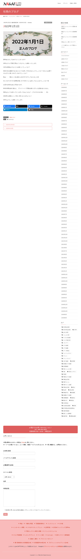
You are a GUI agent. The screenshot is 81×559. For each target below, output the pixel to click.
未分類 (63, 75)
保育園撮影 (65, 366)
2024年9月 (64, 147)
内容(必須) (6, 488)
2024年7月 (64, 154)
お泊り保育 (65, 332)
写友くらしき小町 (67, 369)
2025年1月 (64, 134)
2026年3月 (64, 104)
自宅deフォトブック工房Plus (61, 527)
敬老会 (72, 400)
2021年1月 (64, 271)
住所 (4, 481)
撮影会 (73, 397)
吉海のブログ (64, 62)
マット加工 (41, 535)
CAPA (75, 329)
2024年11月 (64, 140)
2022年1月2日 (9, 128)
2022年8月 (64, 211)
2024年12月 (64, 137)
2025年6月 (64, 124)
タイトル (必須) (7, 472)
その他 (61, 523)
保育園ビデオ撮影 (67, 363)
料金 (21, 523)
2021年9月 (64, 244)
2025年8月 (64, 117)
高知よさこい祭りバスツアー (68, 42)
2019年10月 (64, 311)
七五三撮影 (65, 361)
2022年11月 (64, 207)
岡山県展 (72, 390)
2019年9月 (64, 314)
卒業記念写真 (66, 387)
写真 (64, 371)
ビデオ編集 (65, 348)
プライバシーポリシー (46, 538)
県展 (75, 405)
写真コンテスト (72, 371)
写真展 (64, 374)
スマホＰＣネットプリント (34, 527)
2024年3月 (64, 167)
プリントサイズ (66, 358)
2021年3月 (64, 264)
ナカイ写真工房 (66, 340)
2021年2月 (64, 267)
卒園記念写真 (66, 379)
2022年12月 (64, 204)
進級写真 (65, 416)
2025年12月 (64, 110)
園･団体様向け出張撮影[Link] (23, 542)
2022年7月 (64, 214)
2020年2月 (64, 301)
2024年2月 (64, 171)
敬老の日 (65, 400)
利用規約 (60, 546)
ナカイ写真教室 (17, 535)
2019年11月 (64, 307)
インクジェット (51, 523)
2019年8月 (64, 317)
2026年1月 (64, 107)
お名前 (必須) (7, 450)
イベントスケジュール (50, 531)
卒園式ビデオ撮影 (67, 376)
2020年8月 (64, 287)
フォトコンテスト (67, 353)
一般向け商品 (29, 523)
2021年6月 (64, 254)
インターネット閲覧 (18, 527)
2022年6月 (64, 217)
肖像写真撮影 (66, 410)
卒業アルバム (66, 382)
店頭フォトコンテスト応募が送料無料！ (69, 27)
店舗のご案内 (33, 538)
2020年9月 (64, 284)
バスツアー (65, 342)
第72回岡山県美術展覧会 (69, 408)
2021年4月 (64, 261)
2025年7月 (64, 120)
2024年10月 (64, 144)
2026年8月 (64, 87)
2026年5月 (64, 97)
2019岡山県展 (66, 327)
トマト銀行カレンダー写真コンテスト (69, 46)
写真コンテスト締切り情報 (33, 531)
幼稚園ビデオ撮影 (67, 395)
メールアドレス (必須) (9, 458)
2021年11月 (64, 237)
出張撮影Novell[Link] (40, 542)
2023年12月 (64, 177)
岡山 (74, 387)
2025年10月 (64, 114)
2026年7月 (64, 90)
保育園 (73, 361)
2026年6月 (64, 94)
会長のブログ (64, 59)
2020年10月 (64, 281)
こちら (23, 442)
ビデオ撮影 (65, 345)
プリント (65, 356)
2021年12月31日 (10, 124)
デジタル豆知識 (66, 337)
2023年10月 (64, 181)
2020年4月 (64, 297)
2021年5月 (64, 257)
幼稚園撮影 (65, 397)
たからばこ (50, 535)
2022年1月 (64, 231)
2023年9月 (64, 184)
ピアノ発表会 (66, 350)
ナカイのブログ (65, 55)
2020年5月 (64, 294)
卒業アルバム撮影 (67, 384)
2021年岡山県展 (66, 329)
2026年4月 (64, 100)
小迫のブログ (64, 65)
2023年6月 (64, 191)
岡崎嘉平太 (65, 392)
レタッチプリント (30, 535)
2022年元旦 (11, 119)
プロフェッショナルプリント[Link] (58, 542)
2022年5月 (64, 221)
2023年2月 (64, 197)
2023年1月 (64, 201)
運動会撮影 (73, 416)
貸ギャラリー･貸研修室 (63, 535)
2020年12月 (64, 274)
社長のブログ (48, 22)
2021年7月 (64, 251)
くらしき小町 (66, 335)
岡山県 (64, 390)
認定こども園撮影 (67, 413)
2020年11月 (64, 277)
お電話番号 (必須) (8, 465)
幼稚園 (73, 392)
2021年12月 (64, 234)
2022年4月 (64, 224)
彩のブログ (64, 72)
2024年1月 (64, 174)
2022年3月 (64, 227)
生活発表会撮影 (66, 405)
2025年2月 (64, 131)
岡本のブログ (64, 69)
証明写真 (47, 527)
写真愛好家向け (40, 523)
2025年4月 (64, 127)
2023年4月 (64, 194)
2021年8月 (64, 247)
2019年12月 (64, 304)
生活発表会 (65, 403)
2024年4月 (64, 164)
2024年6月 (64, 157)
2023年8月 (64, 187)
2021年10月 (64, 241)
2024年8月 (64, 150)
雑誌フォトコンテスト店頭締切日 (69, 32)
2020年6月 (64, 291)
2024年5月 (64, 160)
